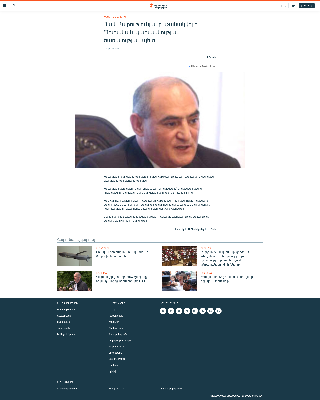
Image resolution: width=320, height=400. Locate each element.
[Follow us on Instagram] (195, 311)
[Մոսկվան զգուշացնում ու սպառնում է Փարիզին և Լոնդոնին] (74, 256)
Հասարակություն (118, 334)
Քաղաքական (116, 315)
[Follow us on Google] (218, 311)
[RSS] (203, 311)
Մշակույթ (113, 365)
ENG (283, 5)
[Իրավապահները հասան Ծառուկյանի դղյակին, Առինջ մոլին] (179, 281)
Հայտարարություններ (172, 388)
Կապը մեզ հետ (117, 388)
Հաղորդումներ (64, 328)
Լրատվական (64, 321)
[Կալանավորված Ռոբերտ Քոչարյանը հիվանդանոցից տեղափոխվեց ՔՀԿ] (74, 281)
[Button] (211, 57)
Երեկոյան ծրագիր (66, 334)
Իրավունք (101, 273)
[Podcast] (210, 311)
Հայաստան (206, 248)
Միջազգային (103, 248)
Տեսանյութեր (64, 315)
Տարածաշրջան (117, 346)
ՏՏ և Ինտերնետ (117, 358)
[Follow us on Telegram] (187, 311)
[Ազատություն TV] (294, 5)
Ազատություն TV (66, 309)
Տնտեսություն (116, 328)
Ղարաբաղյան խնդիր (120, 340)
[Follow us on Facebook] (163, 311)
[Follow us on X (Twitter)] (171, 311)
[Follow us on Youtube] (179, 311)
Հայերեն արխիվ (115, 16)
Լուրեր (112, 309)
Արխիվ (112, 371)
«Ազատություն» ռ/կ (67, 388)
